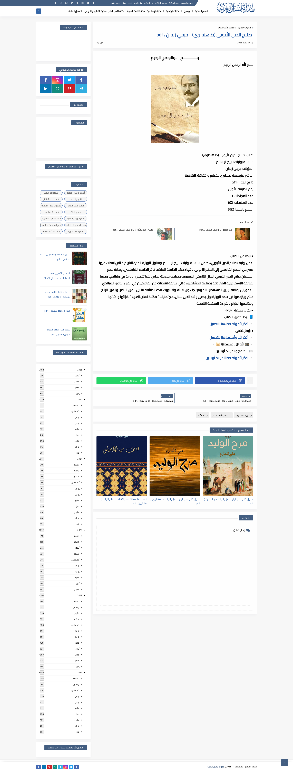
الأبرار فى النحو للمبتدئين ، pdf (57, 311)
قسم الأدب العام (226, 27)
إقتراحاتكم (138, 3)
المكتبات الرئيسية (174, 11)
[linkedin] (61, 3)
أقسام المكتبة (201, 11)
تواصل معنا (127, 3)
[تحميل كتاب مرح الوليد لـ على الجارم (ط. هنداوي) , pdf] (175, 466)
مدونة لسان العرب (215, 767)
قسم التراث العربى (51, 212)
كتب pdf (201, 415)
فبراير (77, 387)
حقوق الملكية (161, 3)
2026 (79, 370)
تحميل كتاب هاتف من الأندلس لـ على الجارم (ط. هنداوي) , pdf (123, 501)
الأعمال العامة (75, 11)
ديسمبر (76, 405)
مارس (77, 381)
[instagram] (82, 3)
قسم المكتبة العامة (51, 231)
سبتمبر (76, 476)
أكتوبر (77, 548)
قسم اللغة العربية (75, 231)
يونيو (77, 423)
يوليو (77, 417)
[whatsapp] (66, 3)
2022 (79, 595)
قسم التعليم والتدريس (51, 218)
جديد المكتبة (174, 3)
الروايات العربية (244, 27)
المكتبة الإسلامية (155, 11)
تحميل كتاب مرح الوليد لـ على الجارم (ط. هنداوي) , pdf (175, 501)
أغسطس (75, 411)
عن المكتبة (148, 3)
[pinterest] (72, 3)
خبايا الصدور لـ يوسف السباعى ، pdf (215, 230)
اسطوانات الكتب (51, 193)
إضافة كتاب (116, 3)
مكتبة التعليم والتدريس (95, 11)
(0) (98, 43)
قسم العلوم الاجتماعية (76, 225)
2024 (79, 459)
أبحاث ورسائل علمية (76, 193)
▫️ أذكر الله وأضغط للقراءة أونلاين (229, 358)
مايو (77, 429)
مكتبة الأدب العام (117, 11)
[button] (220, 380)
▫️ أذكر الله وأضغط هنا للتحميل (231, 324)
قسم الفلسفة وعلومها (51, 225)
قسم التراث (76, 212)
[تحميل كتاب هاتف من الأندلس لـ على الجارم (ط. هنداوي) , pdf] (121, 466)
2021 (79, 672)
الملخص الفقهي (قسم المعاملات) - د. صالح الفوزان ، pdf (56, 278)
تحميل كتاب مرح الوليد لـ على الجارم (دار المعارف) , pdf (228, 501)
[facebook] (93, 3)
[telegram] (77, 3)
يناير (78, 393)
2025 (79, 399)
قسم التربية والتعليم (75, 218)
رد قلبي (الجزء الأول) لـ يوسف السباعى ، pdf (133, 230)
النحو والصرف (76, 199)
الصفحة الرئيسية (187, 3)
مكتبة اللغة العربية (136, 11)
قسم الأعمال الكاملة (51, 206)
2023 (79, 530)
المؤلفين (188, 11)
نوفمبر (76, 471)
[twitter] (88, 3)
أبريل (77, 376)
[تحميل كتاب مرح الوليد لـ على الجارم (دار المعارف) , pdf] (228, 466)
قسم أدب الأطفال (51, 199)
